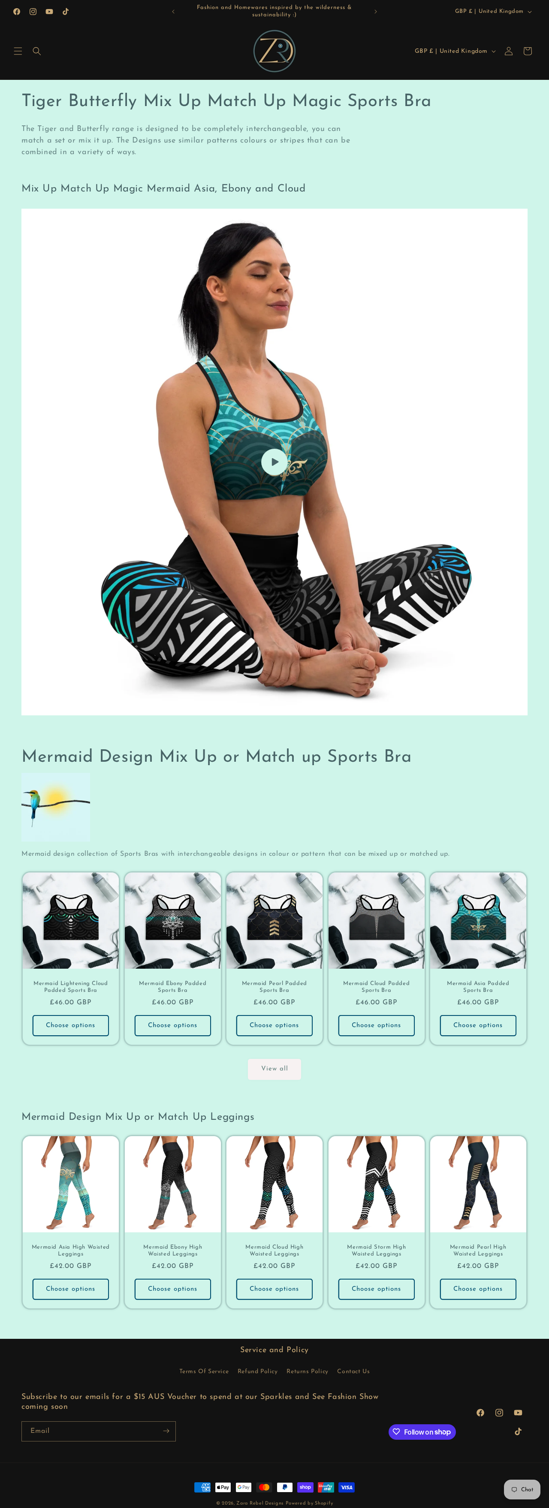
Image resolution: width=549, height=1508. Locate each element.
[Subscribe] (166, 1431)
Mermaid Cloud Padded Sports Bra (376, 986)
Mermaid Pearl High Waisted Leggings (478, 1250)
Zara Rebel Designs (260, 1503)
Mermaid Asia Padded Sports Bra (478, 986)
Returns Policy (307, 1371)
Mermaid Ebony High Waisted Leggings (172, 1250)
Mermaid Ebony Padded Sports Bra (172, 986)
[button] (18, 51)
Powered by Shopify (309, 1503)
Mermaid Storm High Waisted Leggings (376, 1250)
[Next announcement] (375, 11)
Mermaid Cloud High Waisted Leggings (275, 1250)
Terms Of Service (204, 1371)
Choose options (70, 1025)
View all (274, 1069)
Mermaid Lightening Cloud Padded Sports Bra (70, 986)
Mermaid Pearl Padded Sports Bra (274, 986)
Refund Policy (258, 1371)
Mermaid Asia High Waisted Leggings (71, 1250)
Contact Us (353, 1371)
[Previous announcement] (173, 11)
